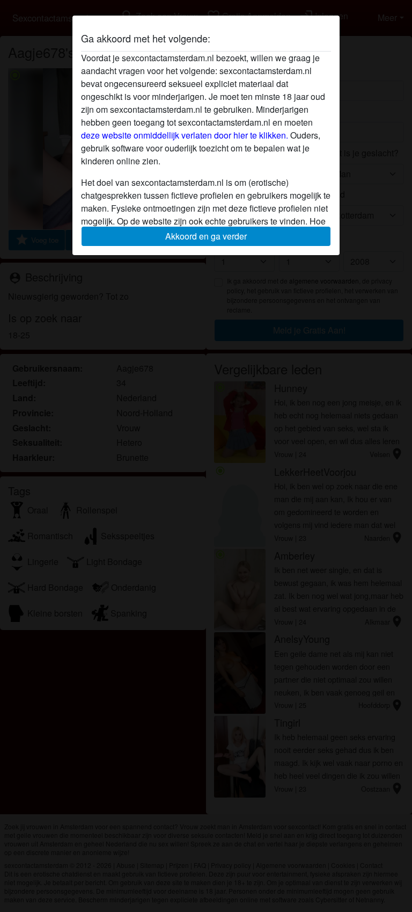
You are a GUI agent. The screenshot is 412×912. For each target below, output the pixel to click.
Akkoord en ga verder (206, 236)
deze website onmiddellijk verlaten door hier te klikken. (184, 135)
